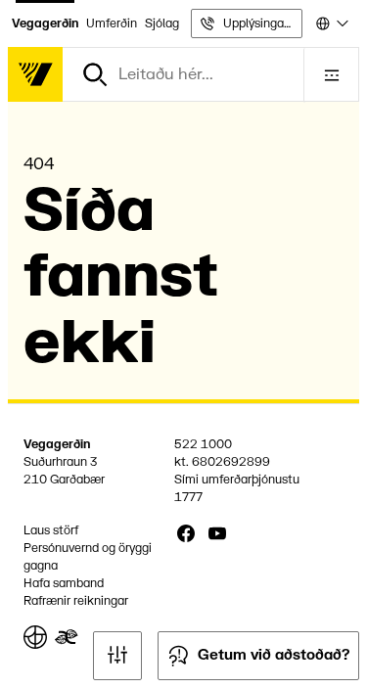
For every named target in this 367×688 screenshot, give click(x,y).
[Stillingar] (117, 655)
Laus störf (50, 530)
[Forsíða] (35, 74)
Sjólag (162, 23)
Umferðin (111, 23)
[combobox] (330, 23)
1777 (188, 497)
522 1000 (203, 444)
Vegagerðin (45, 23)
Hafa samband (63, 583)
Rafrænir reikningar (75, 601)
